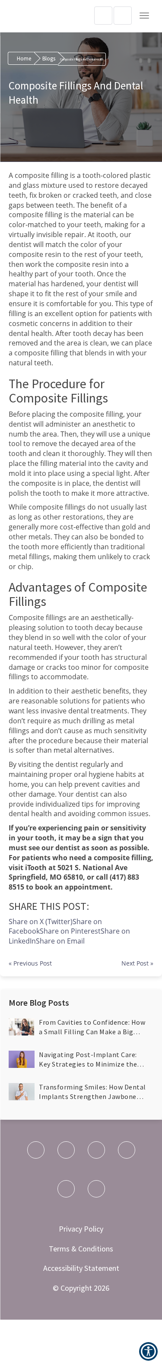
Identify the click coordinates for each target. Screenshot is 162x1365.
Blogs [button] (48, 58)
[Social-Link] (35, 1150)
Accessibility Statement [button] (81, 1268)
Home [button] (24, 58)
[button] (144, 15)
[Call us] (103, 15)
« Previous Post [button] (30, 963)
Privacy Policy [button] (81, 1229)
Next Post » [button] (137, 963)
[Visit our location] (123, 15)
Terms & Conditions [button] (81, 1249)
